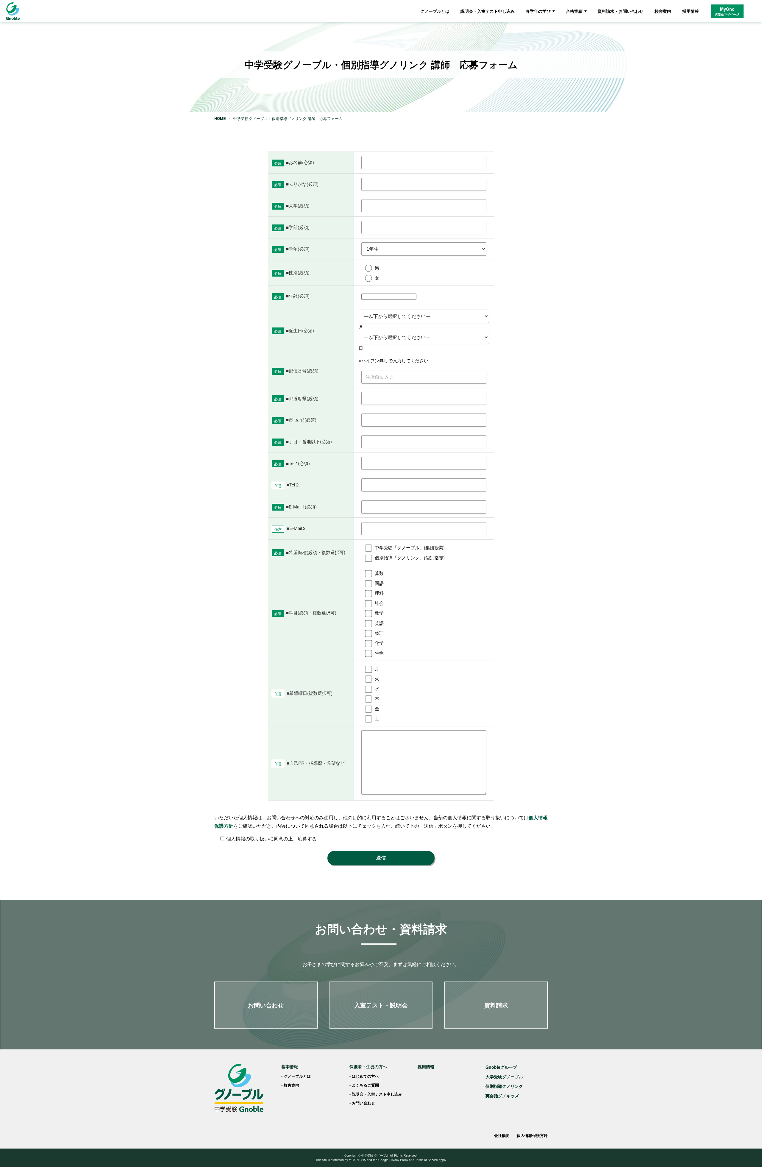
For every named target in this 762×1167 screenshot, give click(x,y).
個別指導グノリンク (504, 1086)
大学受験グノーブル (504, 1076)
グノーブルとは (434, 11)
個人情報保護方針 (532, 1135)
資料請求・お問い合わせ (621, 11)
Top (748, 1153)
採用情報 (690, 11)
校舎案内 (663, 11)
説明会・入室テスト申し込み (487, 11)
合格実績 (574, 11)
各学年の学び (538, 11)
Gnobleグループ (501, 1067)
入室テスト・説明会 (381, 1005)
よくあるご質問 (365, 1085)
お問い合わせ (266, 1005)
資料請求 (496, 1005)
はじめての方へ (365, 1076)
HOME (220, 118)
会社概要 (502, 1135)
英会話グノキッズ (502, 1096)
